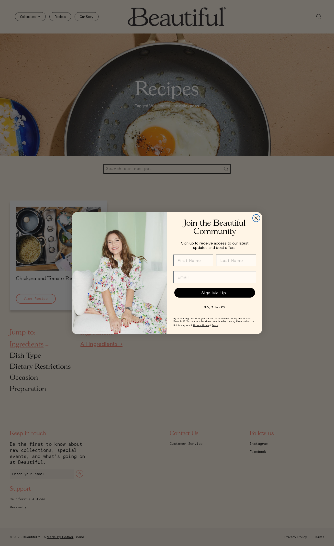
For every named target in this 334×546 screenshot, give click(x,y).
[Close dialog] (256, 218)
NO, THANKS (214, 307)
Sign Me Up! (214, 292)
